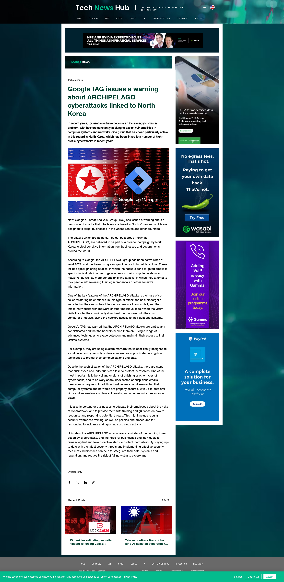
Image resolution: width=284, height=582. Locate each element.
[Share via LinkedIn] (85, 482)
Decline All (253, 576)
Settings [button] (238, 576)
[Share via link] (93, 482)
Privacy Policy (130, 576)
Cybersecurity (75, 472)
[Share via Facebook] (69, 482)
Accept (269, 576)
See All (165, 499)
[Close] (280, 576)
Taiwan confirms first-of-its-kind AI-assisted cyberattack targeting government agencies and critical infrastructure (145, 542)
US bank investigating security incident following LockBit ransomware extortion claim (90, 542)
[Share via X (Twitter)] (77, 482)
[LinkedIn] (204, 7)
